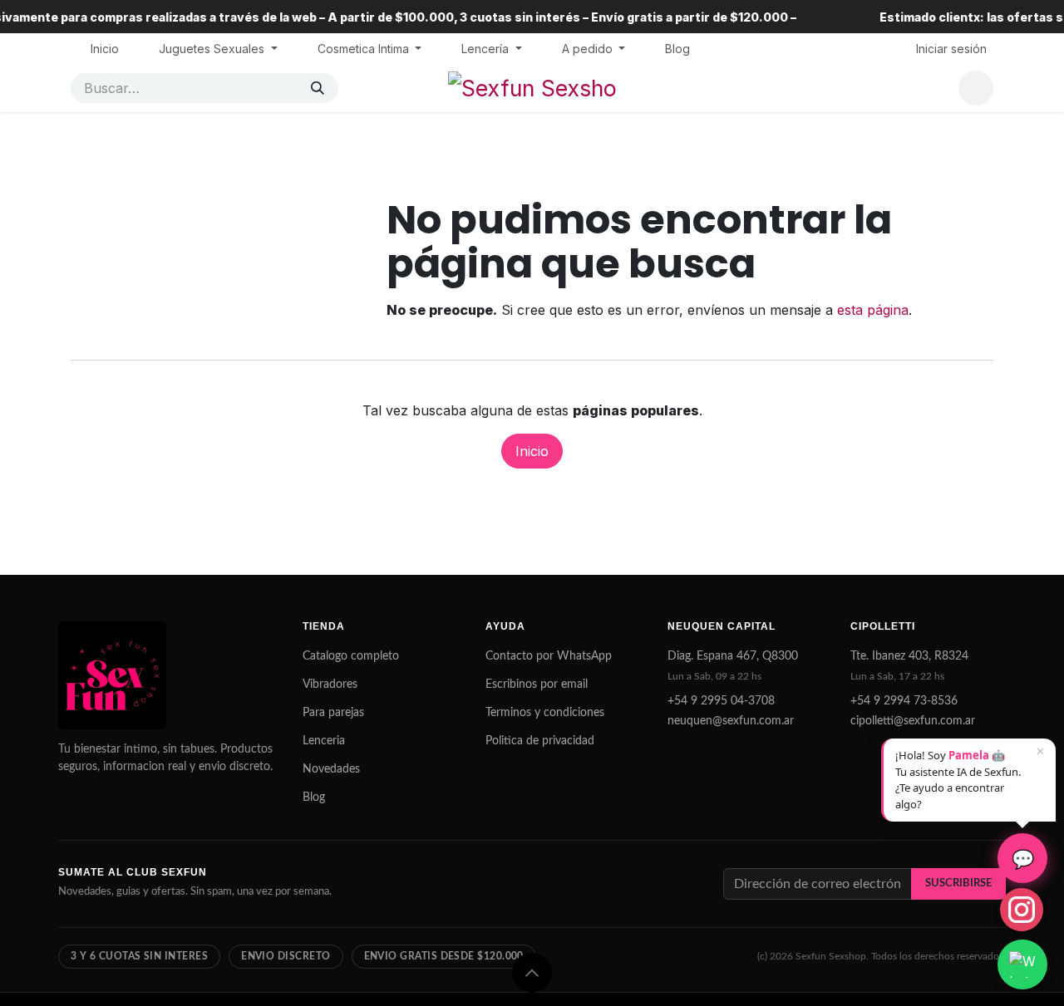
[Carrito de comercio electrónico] (975, 88)
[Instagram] (1021, 909)
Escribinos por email (536, 684)
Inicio (532, 451)
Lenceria (324, 741)
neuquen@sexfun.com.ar (730, 721)
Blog (314, 797)
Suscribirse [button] (958, 883)
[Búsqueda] (317, 88)
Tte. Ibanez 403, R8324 (909, 656)
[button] (532, 973)
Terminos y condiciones (544, 713)
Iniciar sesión (951, 49)
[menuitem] (105, 48)
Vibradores (330, 684)
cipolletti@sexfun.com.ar (912, 721)
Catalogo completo (351, 656)
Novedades (331, 769)
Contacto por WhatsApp (548, 656)
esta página (873, 310)
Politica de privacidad (539, 741)
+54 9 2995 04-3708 (721, 701)
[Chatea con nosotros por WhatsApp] (1022, 964)
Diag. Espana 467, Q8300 (732, 656)
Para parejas (333, 713)
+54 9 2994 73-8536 (904, 701)
